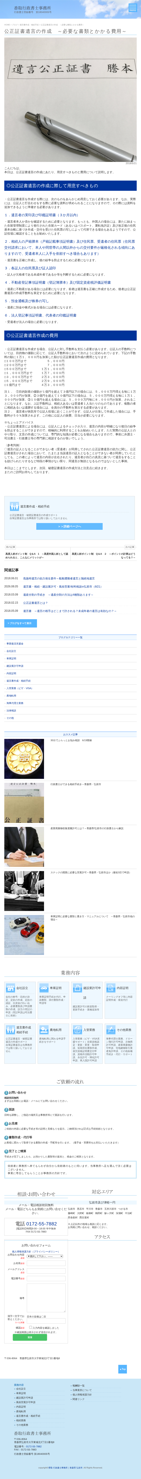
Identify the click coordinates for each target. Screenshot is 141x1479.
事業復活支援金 (15, 643)
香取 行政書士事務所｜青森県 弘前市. (65, 1468)
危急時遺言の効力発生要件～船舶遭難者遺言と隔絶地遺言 (59, 578)
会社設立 (11, 651)
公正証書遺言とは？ (35, 602)
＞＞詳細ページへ (69, 526)
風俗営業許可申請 (25, 1402)
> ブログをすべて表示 (19, 623)
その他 (10, 718)
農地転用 (11, 695)
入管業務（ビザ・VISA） (20, 688)
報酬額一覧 (79, 1385)
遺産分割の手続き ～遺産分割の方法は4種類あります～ (58, 594)
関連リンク (79, 1399)
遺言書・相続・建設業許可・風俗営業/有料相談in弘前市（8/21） (63, 586)
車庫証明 (11, 658)
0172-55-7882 (41, 1223)
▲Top (123, 1369)
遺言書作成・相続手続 (19, 680)
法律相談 (11, 710)
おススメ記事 (70, 734)
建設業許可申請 (15, 666)
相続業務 (21, 1420)
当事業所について (82, 1390)
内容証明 (11, 673)
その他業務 (22, 1424)
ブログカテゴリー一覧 (70, 637)
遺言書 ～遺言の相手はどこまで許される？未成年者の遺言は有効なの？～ (70, 611)
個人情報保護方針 (82, 1394)
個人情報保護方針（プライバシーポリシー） (36, 1251)
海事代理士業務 (15, 703)
